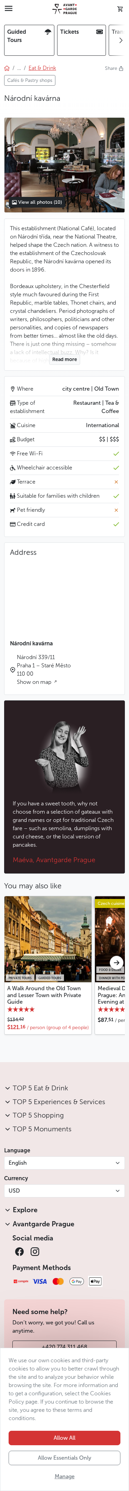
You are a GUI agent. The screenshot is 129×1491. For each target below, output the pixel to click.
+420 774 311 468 (64, 1347)
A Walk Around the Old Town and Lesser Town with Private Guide (44, 995)
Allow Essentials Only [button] (64, 1458)
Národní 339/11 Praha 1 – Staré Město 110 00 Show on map (44, 669)
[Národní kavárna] (64, 165)
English (18, 1163)
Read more (64, 359)
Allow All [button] (64, 1438)
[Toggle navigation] (8, 9)
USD (14, 1190)
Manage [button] (65, 1476)
